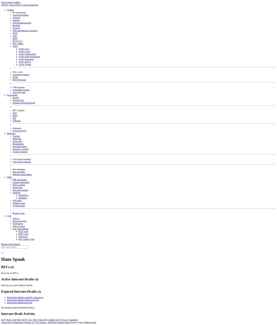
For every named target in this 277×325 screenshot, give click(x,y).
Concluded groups (21, 90)
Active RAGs (24, 62)
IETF (3, 320)
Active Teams (24, 64)
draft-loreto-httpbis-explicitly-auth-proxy (25, 297)
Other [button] (9, 177)
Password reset (19, 221)
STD (15, 131)
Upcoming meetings (22, 162)
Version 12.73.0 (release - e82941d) (40, 322)
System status (19, 206)
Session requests (20, 152)
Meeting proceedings (22, 174)
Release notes (19, 203)
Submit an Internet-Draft (24, 103)
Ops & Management (22, 23)
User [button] (9, 216)
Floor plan (17, 141)
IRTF (15, 38)
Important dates (20, 146)
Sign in (16, 218)
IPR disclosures (20, 180)
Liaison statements (21, 182)
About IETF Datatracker (12, 322)
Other (15, 46)
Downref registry (20, 190)
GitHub (86, 322)
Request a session (21, 149)
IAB (15, 36)
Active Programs (26, 59)
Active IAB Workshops (29, 56)
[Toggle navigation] (2, 252)
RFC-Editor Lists (26, 239)
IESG (15, 33)
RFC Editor (18, 43)
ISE (14, 118)
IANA (58, 320)
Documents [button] (12, 95)
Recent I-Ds (18, 100)
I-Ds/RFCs (23, 195)
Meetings (22, 198)
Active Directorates (27, 54)
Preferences (18, 223)
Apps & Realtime (21, 15)
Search (16, 97)
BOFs (15, 77)
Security (16, 28)
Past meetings (19, 172)
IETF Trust (38, 320)
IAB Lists (22, 236)
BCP (20, 131)
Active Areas (24, 51)
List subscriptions (21, 229)
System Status (63, 322)
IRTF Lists (23, 234)
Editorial (16, 121)
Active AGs (23, 49)
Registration (18, 144)
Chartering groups (21, 74)
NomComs (18, 187)
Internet (16, 20)
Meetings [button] (11, 133)
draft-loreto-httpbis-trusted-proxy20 (23, 300)
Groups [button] (10, 10)
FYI (24, 131)
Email (93, 322)
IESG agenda (19, 185)
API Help (17, 200)
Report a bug (19, 213)
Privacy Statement (69, 320)
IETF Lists (23, 231)
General (16, 17)
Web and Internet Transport (25, 30)
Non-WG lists (19, 92)
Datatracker (32, 5)
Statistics (17, 193)
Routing (16, 25)
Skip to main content (10, 2)
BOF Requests (19, 80)
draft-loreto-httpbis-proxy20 (19, 302)
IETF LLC (18, 41)
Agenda (16, 136)
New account (19, 226)
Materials (17, 139)
